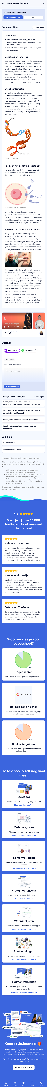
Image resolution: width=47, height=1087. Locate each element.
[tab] (12, 351)
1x (11, 327)
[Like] (5, 333)
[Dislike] (10, 333)
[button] (17, 321)
